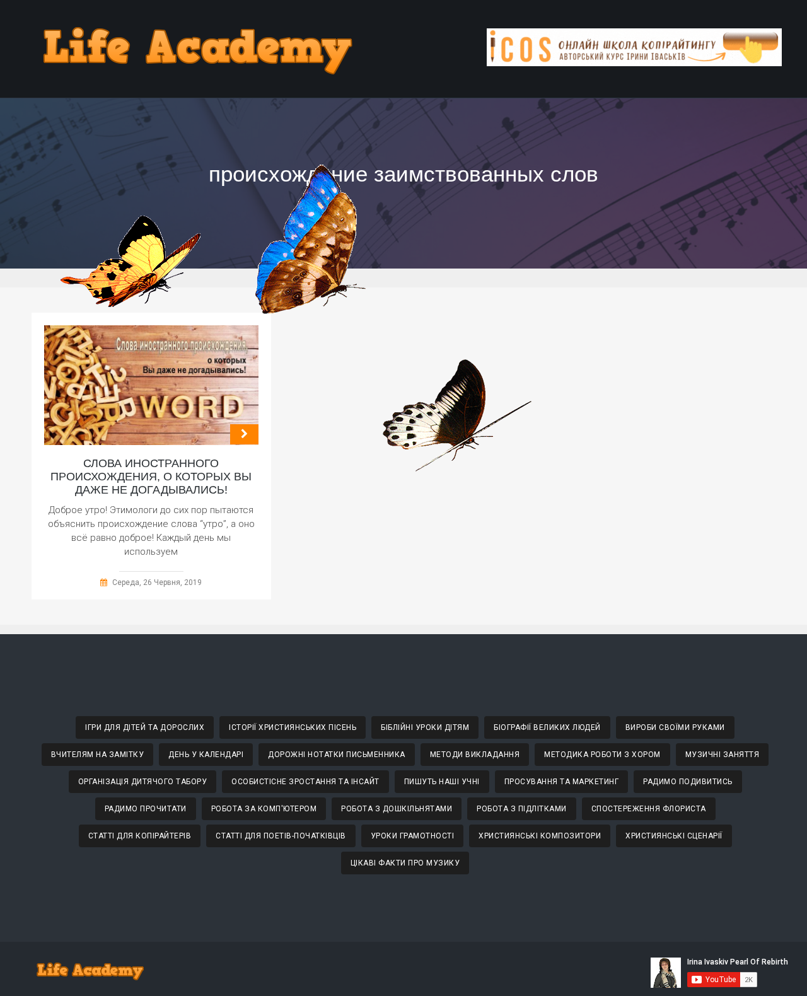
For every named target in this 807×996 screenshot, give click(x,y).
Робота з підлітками (522, 808)
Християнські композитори (540, 835)
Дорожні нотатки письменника (336, 754)
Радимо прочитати (146, 808)
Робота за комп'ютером (264, 808)
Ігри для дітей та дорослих (144, 727)
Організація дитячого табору (142, 781)
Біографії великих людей (547, 727)
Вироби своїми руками (675, 727)
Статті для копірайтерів (140, 835)
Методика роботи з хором (602, 754)
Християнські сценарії (674, 835)
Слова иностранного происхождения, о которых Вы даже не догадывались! (151, 476)
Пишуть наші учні (442, 781)
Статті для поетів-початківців (281, 835)
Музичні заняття (722, 754)
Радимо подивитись (688, 781)
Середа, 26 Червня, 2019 (157, 582)
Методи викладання (475, 754)
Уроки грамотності (413, 835)
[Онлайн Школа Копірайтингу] (634, 63)
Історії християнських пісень (292, 727)
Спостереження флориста (648, 808)
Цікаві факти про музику (405, 863)
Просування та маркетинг (561, 781)
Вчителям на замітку (97, 754)
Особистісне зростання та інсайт (305, 781)
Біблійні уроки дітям (425, 727)
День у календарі (205, 754)
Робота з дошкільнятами (396, 808)
